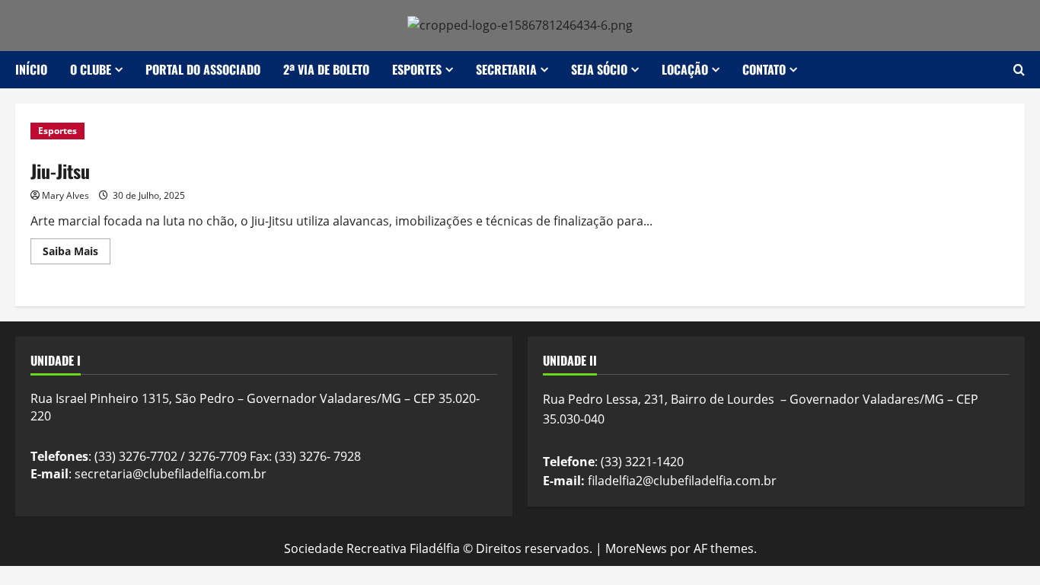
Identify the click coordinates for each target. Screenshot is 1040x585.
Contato (764, 69)
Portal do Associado (202, 69)
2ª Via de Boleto (326, 69)
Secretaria (506, 69)
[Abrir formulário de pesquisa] (1019, 70)
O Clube (90, 69)
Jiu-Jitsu (60, 170)
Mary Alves (65, 195)
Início (31, 69)
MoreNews (636, 548)
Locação (685, 69)
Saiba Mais (76, 253)
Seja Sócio (599, 69)
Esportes (417, 69)
